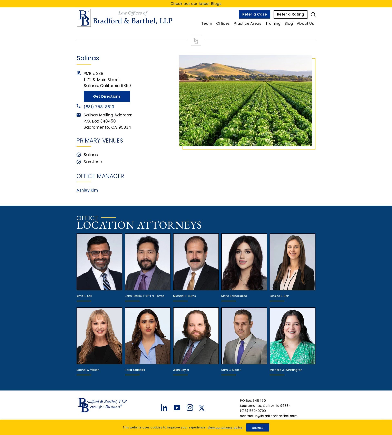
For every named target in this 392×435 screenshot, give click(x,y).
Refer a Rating (290, 14)
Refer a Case (254, 14)
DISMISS (257, 428)
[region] (196, 427)
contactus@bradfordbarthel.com (269, 416)
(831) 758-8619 (99, 107)
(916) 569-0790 (253, 410)
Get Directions (107, 96)
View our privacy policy (225, 427)
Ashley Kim (87, 190)
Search (313, 14)
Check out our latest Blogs (196, 3)
